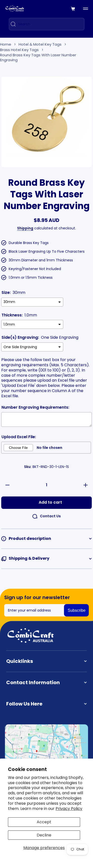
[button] (73, 8)
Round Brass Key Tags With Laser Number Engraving (38, 57)
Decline (44, 835)
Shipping (25, 228)
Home (5, 44)
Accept (44, 822)
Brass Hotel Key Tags (19, 49)
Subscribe (77, 610)
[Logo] (15, 8)
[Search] (11, 24)
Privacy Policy (69, 808)
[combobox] (46, 24)
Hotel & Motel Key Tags (40, 44)
